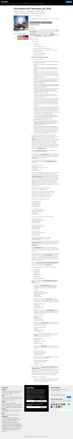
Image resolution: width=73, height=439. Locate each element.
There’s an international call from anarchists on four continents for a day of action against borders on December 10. (46, 90)
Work (11, 404)
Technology (16, 392)
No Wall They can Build (14, 410)
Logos (6, 398)
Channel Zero (36, 276)
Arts (3, 391)
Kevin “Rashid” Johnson (46, 285)
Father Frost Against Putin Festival (48, 98)
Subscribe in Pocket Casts (26, 39)
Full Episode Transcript (34, 24)
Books (2, 3)
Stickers (15, 397)
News (11, 392)
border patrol (52, 33)
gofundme (34, 139)
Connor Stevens (44, 322)
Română (4, 426)
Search (20, 3)
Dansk (14, 426)
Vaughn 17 (36, 334)
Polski (3, 420)
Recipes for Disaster (6, 406)
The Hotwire (5, 412)
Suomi (11, 420)
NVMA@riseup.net (42, 148)
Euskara (8, 423)
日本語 (15, 420)
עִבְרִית (17, 426)
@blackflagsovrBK (37, 119)
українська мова (8, 428)
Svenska (10, 426)
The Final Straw (37, 269)
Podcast (4, 409)
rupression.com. (48, 264)
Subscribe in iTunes (26, 36)
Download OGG (46, 22)
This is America (37, 271)
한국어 (20, 425)
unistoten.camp (35, 157)
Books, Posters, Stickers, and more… (10, 415)
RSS (6, 389)
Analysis (12, 391)
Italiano (12, 418)
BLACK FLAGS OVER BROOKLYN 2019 (48, 115)
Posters (11, 397)
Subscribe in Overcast (20, 39)
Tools (9, 3)
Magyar (12, 423)
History (3, 392)
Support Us (68, 1)
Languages (25, 3)
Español (8, 418)
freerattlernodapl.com (50, 161)
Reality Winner (49, 298)
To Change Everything (14, 398)
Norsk (14, 429)
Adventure (6, 391)
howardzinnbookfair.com (39, 77)
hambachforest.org (38, 247)
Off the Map (19, 407)
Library (5, 3)
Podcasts (13, 3)
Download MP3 (35, 22)
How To (7, 392)
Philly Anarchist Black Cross (38, 176)
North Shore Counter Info (41, 150)
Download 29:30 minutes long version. (40, 57)
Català (19, 428)
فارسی (19, 423)
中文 (9, 422)
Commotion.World (48, 254)
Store (17, 3)
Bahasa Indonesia (14, 422)
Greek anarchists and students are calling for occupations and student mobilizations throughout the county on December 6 (46, 81)
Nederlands (4, 425)
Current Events (17, 391)
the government (37, 35)
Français (4, 419)
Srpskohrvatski (11, 425)
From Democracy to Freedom (9, 403)
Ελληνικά (7, 420)
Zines (3, 397)
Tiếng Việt (15, 428)
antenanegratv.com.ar (36, 242)
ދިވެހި (3, 429)
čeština (3, 423)
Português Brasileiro (11, 419)
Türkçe (15, 423)
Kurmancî (10, 429)
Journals (7, 397)
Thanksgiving (32, 33)
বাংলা (7, 426)
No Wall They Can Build (10, 407)
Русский (18, 419)
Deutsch (16, 418)
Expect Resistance (17, 404)
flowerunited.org (37, 124)
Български (4, 422)
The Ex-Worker (5, 410)
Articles (4, 389)
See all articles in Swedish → (38, 3)
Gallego (6, 429)
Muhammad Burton (51, 310)
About (30, 3)
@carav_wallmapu (49, 113)
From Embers (36, 272)
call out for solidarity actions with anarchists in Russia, (47, 262)
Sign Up (68, 397)
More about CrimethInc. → (40, 401)
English (3, 418)
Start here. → (43, 407)
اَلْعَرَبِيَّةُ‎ (16, 425)
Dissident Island (37, 274)
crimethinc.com (35, 245)
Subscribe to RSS (20, 36)
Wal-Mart (52, 35)
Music (3, 398)
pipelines (45, 35)
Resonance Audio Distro (38, 278)
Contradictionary (6, 404)
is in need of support (44, 154)
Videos (19, 397)
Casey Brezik (44, 345)
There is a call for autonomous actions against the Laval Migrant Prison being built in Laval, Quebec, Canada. (46, 69)
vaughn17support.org (36, 238)
